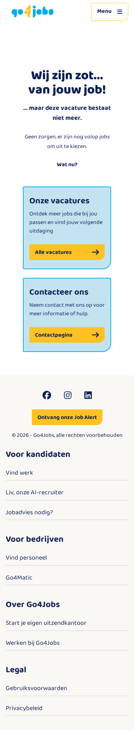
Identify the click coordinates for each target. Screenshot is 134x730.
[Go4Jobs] (32, 11)
